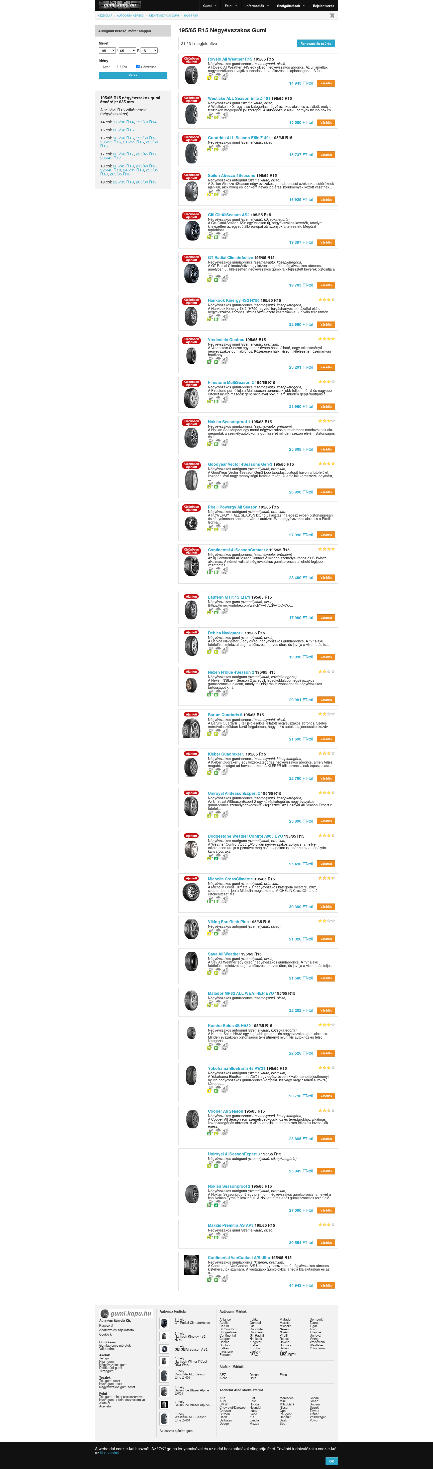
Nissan (284, 1407)
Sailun (284, 1348)
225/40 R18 (110, 170)
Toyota (314, 1410)
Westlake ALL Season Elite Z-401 (239, 98)
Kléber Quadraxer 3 (226, 754)
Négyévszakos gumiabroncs (247, 997)
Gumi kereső (108, 1342)
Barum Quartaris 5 (225, 714)
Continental (228, 1335)
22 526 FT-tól (301, 1053)
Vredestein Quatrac (226, 339)
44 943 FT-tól (301, 1285)
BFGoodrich (228, 1329)
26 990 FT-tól (301, 492)
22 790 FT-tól (301, 778)
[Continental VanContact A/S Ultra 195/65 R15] (191, 1264)
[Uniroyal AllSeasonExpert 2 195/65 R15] (191, 805)
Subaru (315, 1404)
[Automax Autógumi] (107, 5)
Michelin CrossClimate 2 (230, 879)
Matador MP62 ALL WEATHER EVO (241, 993)
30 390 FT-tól (301, 906)
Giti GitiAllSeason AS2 (229, 214)
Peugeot (286, 1413)
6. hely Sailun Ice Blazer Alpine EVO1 (192, 1390)
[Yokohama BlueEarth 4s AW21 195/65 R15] (191, 1075)
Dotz (253, 1377)
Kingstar (255, 1341)
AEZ (223, 1374)
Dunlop (225, 1345)
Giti (252, 1325)
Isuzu (253, 1410)
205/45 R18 (123, 166)
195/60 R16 (146, 138)
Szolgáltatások (288, 5)
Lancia (254, 1420)
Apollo (224, 1322)
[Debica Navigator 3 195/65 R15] (191, 645)
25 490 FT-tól (301, 864)
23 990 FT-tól (301, 406)
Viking (314, 1338)
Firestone (226, 1351)
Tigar (313, 1325)
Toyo (313, 1329)
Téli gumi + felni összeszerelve (121, 1396)
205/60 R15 (123, 130)
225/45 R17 (146, 154)
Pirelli (284, 1335)
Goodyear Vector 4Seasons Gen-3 (240, 464)
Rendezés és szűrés (315, 43)
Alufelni (104, 1402)
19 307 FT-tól (301, 242)
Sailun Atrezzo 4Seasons (231, 175)
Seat (283, 1423)
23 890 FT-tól (301, 821)
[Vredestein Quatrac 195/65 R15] (191, 354)
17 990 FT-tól (301, 617)
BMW (224, 1404)
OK (331, 1461)
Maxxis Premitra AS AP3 (231, 1225)
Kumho (255, 1348)
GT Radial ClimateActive (230, 257)
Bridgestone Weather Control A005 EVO (245, 836)
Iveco (253, 1413)
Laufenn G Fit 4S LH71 (229, 597)
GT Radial (257, 1335)
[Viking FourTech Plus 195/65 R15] (191, 928)
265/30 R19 (146, 182)
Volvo (313, 1420)
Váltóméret (107, 1348)
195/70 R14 (146, 122)
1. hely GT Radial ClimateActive (192, 1321)
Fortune (225, 1354)
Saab (283, 1420)
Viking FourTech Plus (228, 921)
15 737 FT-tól (301, 154)
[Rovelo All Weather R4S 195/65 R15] (191, 74)
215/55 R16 (133, 142)
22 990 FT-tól (301, 324)
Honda (254, 1404)
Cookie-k (105, 1334)
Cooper (225, 1338)
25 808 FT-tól (301, 449)
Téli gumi (105, 1358)
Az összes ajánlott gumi (176, 1430)
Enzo (283, 1374)
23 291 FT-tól (301, 367)
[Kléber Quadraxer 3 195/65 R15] (191, 766)
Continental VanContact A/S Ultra (239, 1257)
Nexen (284, 1329)
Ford (253, 1400)
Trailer (314, 1413)
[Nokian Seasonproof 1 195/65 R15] (191, 436)
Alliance (225, 1319)
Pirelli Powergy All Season (233, 507)
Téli (124, 67)
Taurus (314, 1322)
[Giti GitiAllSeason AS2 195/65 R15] (191, 230)
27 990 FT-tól (301, 535)
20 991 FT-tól (301, 699)
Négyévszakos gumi (241, 142)
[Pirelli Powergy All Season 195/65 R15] (191, 522)
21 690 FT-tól (301, 739)
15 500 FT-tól (301, 122)
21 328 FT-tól (301, 939)
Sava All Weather (224, 954)
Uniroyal (315, 1335)
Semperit (316, 1319)
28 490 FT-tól (301, 577)
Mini (283, 1400)
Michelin (285, 1325)
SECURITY (288, 1354)
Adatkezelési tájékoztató (116, 1329)
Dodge (224, 1423)
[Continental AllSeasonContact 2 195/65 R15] (191, 565)
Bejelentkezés (323, 5)
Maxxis (284, 1322)
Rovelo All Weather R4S (230, 59)
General (255, 1322)
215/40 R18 (146, 166)
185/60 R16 (123, 138)
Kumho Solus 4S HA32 (229, 1025)
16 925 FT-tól (301, 199)
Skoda (314, 1397)
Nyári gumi (107, 1361)
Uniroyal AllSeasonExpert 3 (234, 1154)
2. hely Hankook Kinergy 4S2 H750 (190, 1336)
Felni (229, 5)
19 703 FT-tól (301, 285)
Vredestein (317, 1341)
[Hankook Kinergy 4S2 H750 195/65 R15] (191, 315)
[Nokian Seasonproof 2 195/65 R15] (191, 1192)
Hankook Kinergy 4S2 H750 (234, 300)
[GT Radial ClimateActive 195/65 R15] (191, 273)
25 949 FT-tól (301, 1171)
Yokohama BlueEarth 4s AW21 (236, 1068)
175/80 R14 (123, 122)
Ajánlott (191, 596)
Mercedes (286, 1397)
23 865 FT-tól (301, 1138)
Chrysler (225, 1410)
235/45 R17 (110, 158)
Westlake (316, 1345)
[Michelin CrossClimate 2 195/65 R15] (191, 891)
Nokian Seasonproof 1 (229, 421)
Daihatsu (226, 1420)
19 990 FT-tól (301, 657)
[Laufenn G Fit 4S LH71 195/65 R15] (191, 609)
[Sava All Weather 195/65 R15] (191, 960)
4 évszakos (148, 67)
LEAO (254, 1354)
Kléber (254, 1345)
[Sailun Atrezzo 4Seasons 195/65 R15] (191, 190)
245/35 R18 (133, 170)
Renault (285, 1416)
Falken (224, 1348)
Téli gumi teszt (109, 1380)
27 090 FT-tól (301, 1210)
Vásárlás (326, 83)
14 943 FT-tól (301, 83)
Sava (283, 1351)
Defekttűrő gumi (110, 1367)
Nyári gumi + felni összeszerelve (122, 1399)
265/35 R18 (120, 174)
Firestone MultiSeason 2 (231, 382)
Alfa (222, 1397)
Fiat (252, 1397)
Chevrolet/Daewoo (233, 1407)
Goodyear (256, 1332)
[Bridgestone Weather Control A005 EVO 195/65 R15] (191, 848)
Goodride (256, 1329)
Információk (255, 5)
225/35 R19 (123, 182)
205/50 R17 (123, 154)
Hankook (256, 1338)
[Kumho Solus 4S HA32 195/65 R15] (191, 1032)
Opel (283, 1410)
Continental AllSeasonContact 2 (238, 550)
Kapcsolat (106, 1325)
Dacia (224, 1416)
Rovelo (284, 1341)
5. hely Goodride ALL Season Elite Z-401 (190, 1374)
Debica (224, 1341)
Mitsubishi (287, 1404)
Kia (252, 1416)
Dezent (255, 1374)
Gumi (207, 5)
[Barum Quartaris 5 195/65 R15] (191, 727)
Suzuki (314, 1407)
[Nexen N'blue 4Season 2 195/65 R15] (191, 684)
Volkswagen (318, 1416)
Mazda (254, 1423)
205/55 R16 (110, 142)
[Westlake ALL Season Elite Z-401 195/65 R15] (191, 113)
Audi (223, 1400)
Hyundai (255, 1407)
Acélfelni (105, 1406)
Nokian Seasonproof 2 (229, 1186)
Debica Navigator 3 (226, 633)
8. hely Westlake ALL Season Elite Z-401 (190, 1417)
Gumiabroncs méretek (115, 1345)
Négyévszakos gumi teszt (117, 1386)
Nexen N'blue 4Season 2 (231, 672)
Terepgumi (106, 1370)
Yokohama (317, 1348)
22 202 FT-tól (301, 1010)
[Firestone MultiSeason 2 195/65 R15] (191, 397)
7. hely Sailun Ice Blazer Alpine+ (193, 1403)
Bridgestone (228, 1332)
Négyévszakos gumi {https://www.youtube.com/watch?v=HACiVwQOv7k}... (250, 603)
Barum (224, 1325)
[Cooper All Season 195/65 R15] (191, 1117)
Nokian (284, 1332)
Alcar (223, 1377)
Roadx (284, 1338)
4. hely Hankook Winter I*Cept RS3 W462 (191, 1361)
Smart (314, 1400)
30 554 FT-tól (301, 1242)
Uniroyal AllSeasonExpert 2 (234, 793)
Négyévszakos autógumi (244, 926)
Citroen (225, 1413)
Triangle (315, 1332)
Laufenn (255, 1351)
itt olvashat (109, 1452)
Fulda (254, 1319)
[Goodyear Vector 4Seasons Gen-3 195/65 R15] (191, 479)
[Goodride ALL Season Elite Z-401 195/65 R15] (191, 152)
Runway (285, 1345)
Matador (285, 1319)
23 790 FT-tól (301, 1096)
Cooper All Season (225, 1111)
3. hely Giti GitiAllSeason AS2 (191, 1348)
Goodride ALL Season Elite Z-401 (239, 137)
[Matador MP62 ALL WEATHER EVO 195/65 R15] (191, 1000)
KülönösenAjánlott (191, 60)
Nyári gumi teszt (110, 1383)
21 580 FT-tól (301, 978)
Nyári (106, 67)
